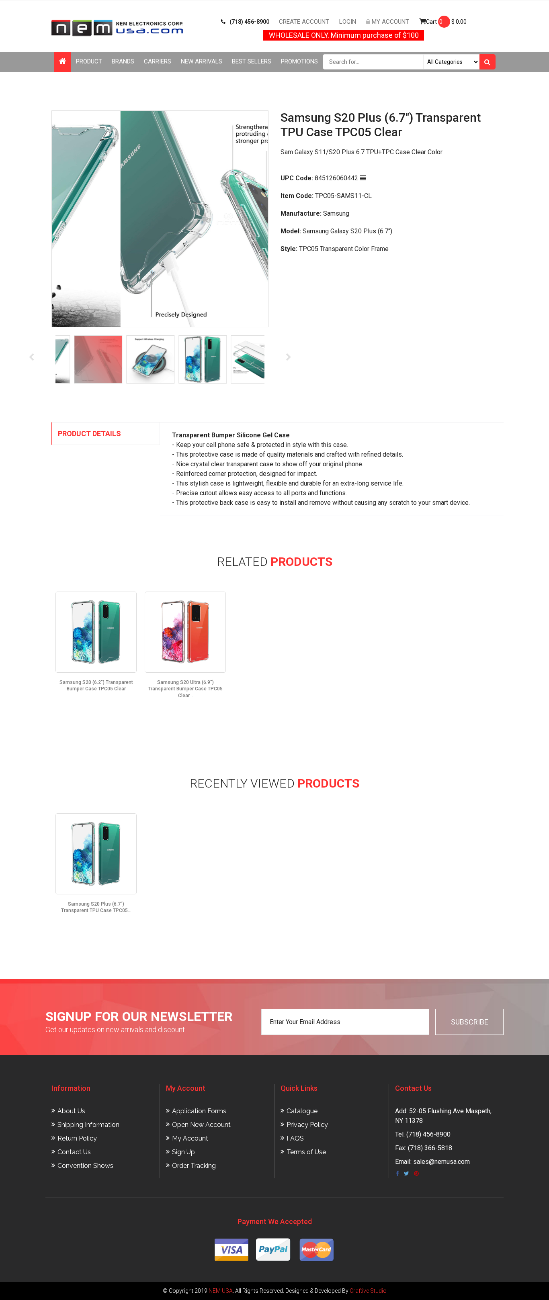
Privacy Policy (307, 1125)
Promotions (299, 61)
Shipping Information (88, 1125)
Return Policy (77, 1138)
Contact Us (74, 1152)
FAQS (295, 1138)
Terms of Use (306, 1152)
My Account (389, 21)
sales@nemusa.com (441, 1161)
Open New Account (201, 1125)
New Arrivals (201, 61)
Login (347, 21)
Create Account (304, 21)
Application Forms (199, 1111)
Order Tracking (194, 1165)
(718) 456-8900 (249, 21)
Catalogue (302, 1111)
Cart (446, 21)
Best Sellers (251, 61)
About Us (71, 1111)
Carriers (157, 61)
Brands (123, 61)
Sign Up (183, 1152)
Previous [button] (31, 357)
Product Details (89, 433)
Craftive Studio (368, 1291)
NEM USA (221, 1291)
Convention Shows (85, 1165)
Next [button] (289, 357)
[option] (160, 219)
